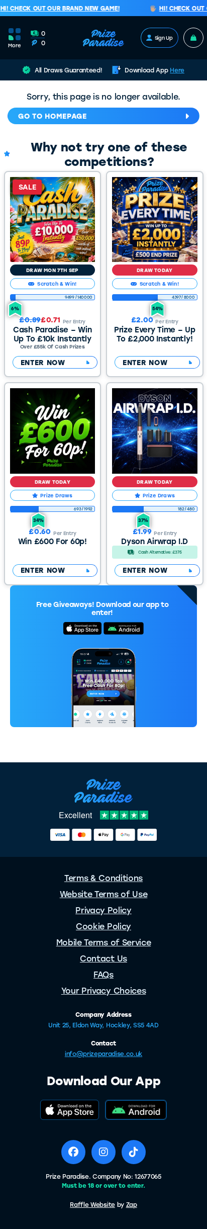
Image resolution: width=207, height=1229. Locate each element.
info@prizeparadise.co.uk (103, 1053)
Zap (131, 1204)
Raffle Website (92, 1204)
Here (177, 70)
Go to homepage (52, 116)
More (14, 45)
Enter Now (43, 362)
